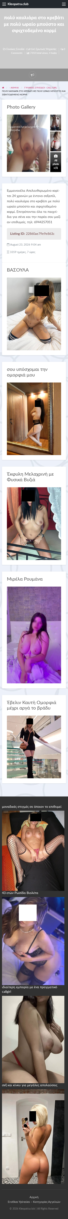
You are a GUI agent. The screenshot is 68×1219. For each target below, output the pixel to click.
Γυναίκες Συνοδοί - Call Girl (20, 49)
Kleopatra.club (18, 4)
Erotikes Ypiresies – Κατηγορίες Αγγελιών (34, 1201)
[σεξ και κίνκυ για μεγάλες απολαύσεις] (33, 1136)
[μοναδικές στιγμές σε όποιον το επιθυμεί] (33, 850)
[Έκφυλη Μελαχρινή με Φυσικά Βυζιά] (34, 523)
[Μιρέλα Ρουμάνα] (34, 635)
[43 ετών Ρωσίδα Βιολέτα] (33, 940)
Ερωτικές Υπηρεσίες (46, 49)
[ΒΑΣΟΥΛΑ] (34, 313)
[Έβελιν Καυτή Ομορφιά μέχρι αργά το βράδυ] (34, 747)
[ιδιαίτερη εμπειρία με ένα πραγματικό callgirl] (33, 1039)
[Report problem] (32, 75)
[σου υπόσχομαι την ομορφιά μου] (34, 418)
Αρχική (34, 1197)
